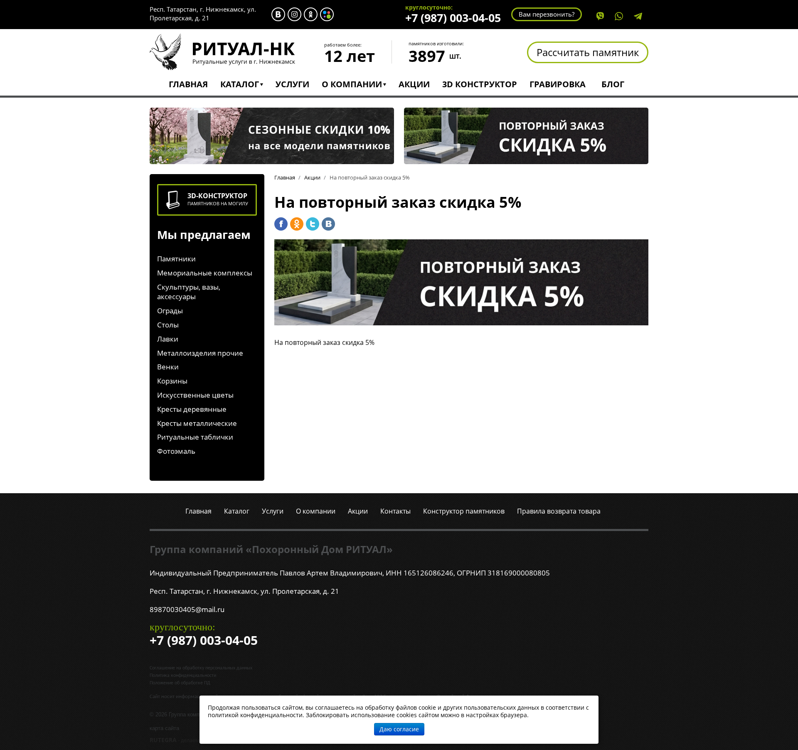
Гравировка (558, 84)
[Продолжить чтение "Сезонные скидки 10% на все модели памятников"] (272, 135)
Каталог (239, 84)
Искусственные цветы (195, 395)
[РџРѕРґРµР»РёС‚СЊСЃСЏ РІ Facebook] (281, 224)
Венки (168, 366)
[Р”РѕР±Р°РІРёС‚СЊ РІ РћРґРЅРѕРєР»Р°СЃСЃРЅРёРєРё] (296, 224)
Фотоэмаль (176, 451)
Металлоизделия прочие (200, 353)
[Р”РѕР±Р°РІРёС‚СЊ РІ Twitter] (312, 224)
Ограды (170, 310)
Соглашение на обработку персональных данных (201, 668)
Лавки (167, 339)
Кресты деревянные (192, 409)
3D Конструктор (479, 84)
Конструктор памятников (464, 511)
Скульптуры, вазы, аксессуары (188, 292)
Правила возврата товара (559, 511)
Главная (188, 84)
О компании (352, 84)
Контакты (395, 511)
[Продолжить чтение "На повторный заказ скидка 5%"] (526, 135)
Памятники (176, 258)
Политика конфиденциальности (183, 675)
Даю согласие (399, 729)
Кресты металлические (197, 423)
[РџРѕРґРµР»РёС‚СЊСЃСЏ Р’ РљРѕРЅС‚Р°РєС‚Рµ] (328, 224)
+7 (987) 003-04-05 (453, 17)
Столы (168, 325)
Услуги (292, 84)
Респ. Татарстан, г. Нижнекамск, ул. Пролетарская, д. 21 (203, 13)
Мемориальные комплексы (204, 273)
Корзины (172, 381)
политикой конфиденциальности (255, 715)
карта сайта (164, 728)
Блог (612, 84)
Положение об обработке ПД (180, 683)
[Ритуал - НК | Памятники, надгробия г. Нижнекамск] (222, 51)
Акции (414, 84)
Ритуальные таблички (195, 437)
